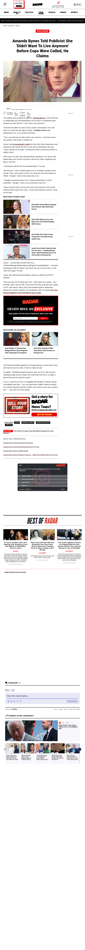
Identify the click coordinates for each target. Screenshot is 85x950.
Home (5, 25)
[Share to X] (16, 113)
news (17, 25)
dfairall (8, 108)
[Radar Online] (37, 4)
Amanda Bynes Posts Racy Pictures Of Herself (18, 443)
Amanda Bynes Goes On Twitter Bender (15, 451)
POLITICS (29, 12)
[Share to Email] (29, 113)
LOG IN (78, 4)
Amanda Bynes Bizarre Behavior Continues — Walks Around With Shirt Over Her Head (30, 455)
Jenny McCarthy (43, 422)
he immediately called (21, 144)
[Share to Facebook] (10, 113)
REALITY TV (17, 12)
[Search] (5, 5)
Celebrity (11, 25)
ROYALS (52, 12)
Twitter (9, 425)
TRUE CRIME (41, 12)
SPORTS (74, 12)
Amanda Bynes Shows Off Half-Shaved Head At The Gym (21, 447)
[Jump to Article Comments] (4, 113)
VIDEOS (63, 12)
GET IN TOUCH (44, 414)
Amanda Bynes (39, 118)
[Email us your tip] (19, 8)
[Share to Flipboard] (22, 113)
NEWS (6, 12)
